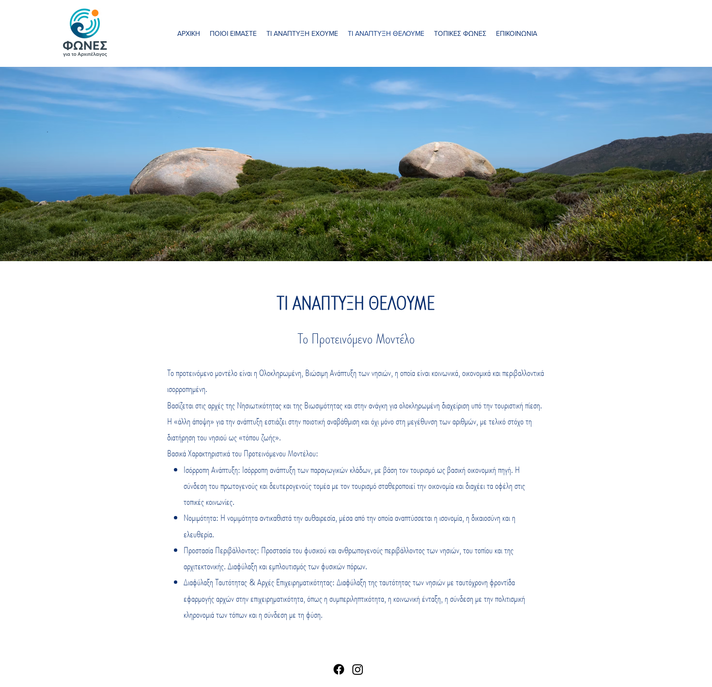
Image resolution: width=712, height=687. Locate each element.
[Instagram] (358, 669)
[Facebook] (339, 669)
